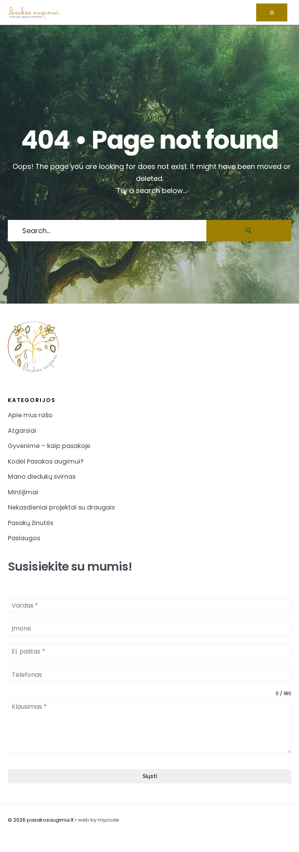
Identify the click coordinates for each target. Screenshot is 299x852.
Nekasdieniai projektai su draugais (61, 507)
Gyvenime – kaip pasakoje (49, 445)
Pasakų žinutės (30, 522)
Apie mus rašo (30, 415)
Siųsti (149, 776)
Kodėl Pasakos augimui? (46, 461)
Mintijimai (23, 492)
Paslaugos (24, 538)
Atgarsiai (22, 430)
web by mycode (98, 820)
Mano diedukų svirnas (42, 476)
